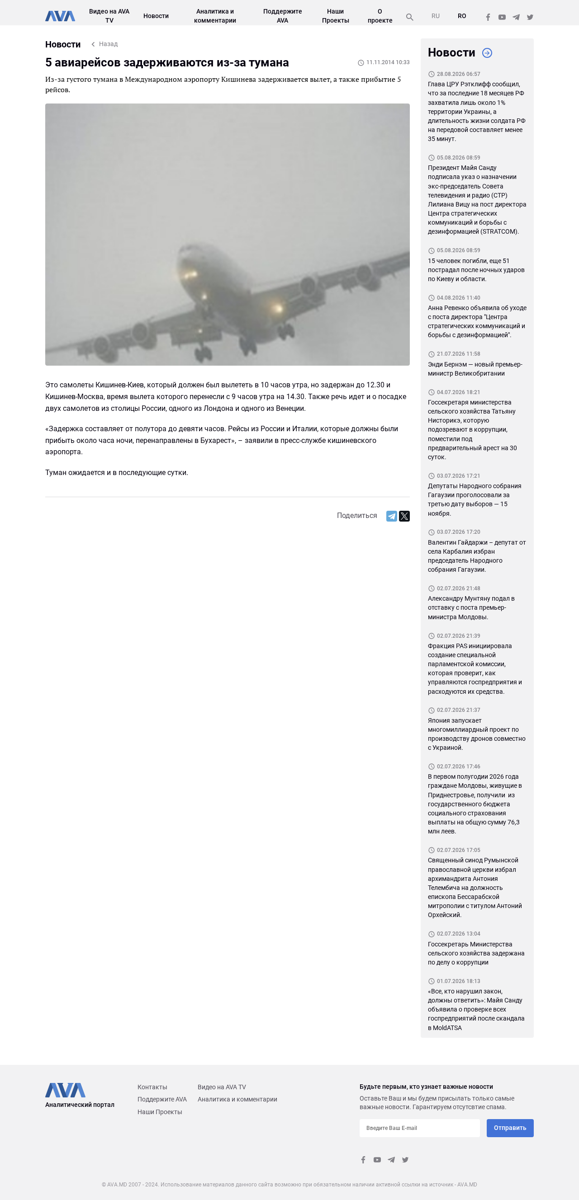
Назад (108, 43)
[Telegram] (391, 516)
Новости (156, 15)
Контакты (152, 1087)
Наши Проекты (160, 1111)
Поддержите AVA (162, 1099)
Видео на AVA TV (222, 1087)
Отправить (510, 1127)
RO (462, 15)
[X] (404, 516)
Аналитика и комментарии (237, 1099)
